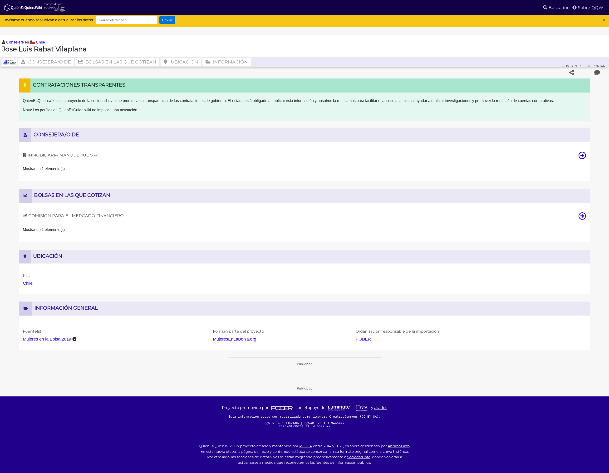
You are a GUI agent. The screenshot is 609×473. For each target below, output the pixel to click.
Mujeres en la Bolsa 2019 (47, 339)
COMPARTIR (571, 66)
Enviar (167, 20)
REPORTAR (596, 66)
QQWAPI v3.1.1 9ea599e (324, 423)
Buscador (558, 7)
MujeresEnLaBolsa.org (234, 339)
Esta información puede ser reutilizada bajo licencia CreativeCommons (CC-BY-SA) (303, 416)
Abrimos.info (399, 446)
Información (229, 62)
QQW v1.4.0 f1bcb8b (283, 423)
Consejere (15, 42)
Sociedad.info (358, 457)
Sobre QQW (590, 7)
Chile (40, 42)
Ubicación (184, 62)
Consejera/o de (49, 62)
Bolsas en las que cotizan (120, 62)
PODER (363, 339)
